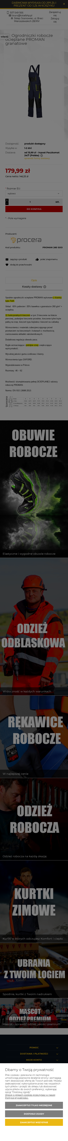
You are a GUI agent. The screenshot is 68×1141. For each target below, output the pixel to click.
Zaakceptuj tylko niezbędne (34, 1105)
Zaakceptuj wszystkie (34, 1122)
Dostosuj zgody (34, 1114)
